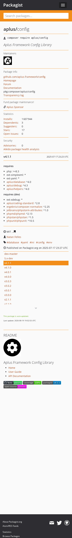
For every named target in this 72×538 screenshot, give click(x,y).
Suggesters (9, 126)
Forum (7, 84)
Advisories (9, 145)
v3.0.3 (7, 281)
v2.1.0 (7, 304)
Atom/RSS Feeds (11, 525)
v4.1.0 (7, 267)
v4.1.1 (7, 263)
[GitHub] (66, 523)
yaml (25, 242)
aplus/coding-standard (20, 203)
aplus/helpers (15, 189)
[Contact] (51, 523)
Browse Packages (11, 536)
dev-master (11, 253)
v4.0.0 (7, 276)
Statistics (7, 531)
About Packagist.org (12, 521)
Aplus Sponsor (15, 107)
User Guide (14, 371)
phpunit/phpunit (16, 220)
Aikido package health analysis (21, 149)
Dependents (10, 122)
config (41, 242)
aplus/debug (14, 185)
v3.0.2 (7, 285)
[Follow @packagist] (59, 523)
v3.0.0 (7, 295)
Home (11, 367)
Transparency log (13, 95)
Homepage (9, 80)
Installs (7, 119)
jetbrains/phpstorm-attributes (24, 210)
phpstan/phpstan (17, 217)
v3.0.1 (7, 290)
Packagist (13, 5)
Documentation (12, 87)
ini (32, 242)
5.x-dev (8, 258)
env (50, 242)
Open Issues (10, 133)
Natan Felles (14, 237)
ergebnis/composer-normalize (24, 206)
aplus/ (10, 29)
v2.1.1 (7, 299)
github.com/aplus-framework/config (24, 76)
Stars (6, 130)
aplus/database (16, 182)
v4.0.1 (7, 272)
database (13, 242)
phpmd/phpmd (16, 213)
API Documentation (19, 376)
